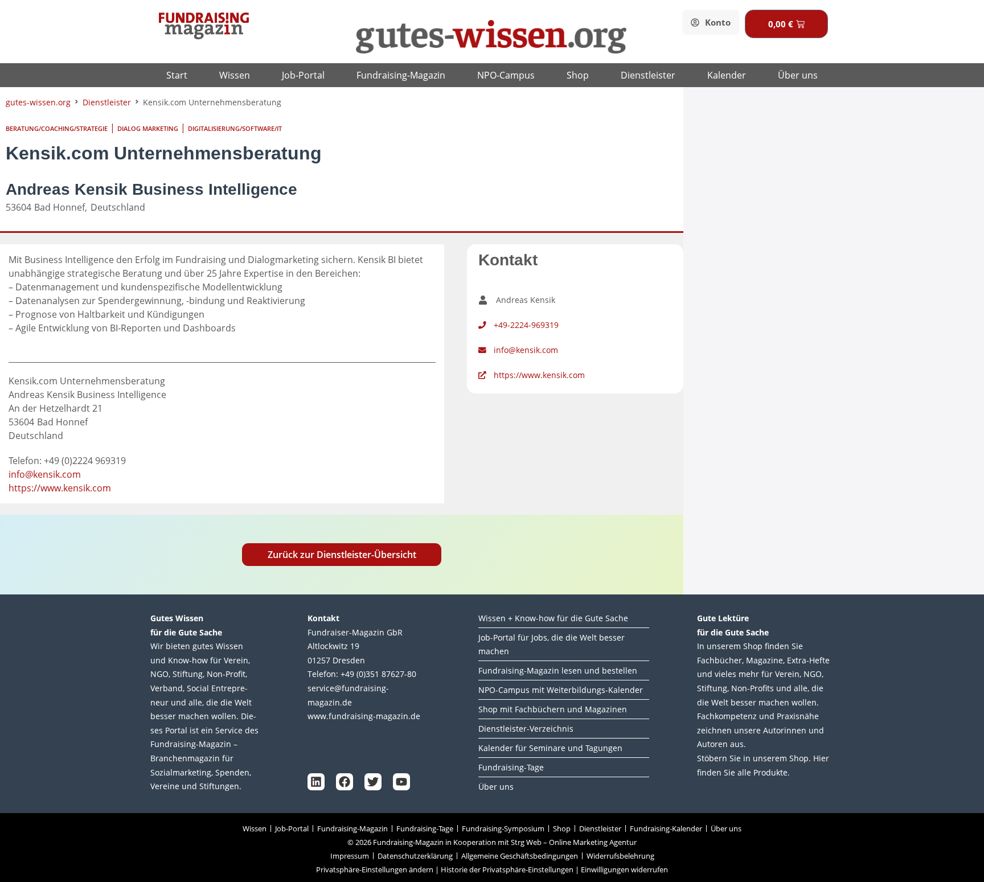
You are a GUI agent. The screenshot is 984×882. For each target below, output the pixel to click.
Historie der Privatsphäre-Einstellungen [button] (507, 869)
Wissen (234, 75)
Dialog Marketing (147, 128)
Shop (578, 75)
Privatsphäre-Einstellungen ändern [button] (374, 869)
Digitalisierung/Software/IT (235, 128)
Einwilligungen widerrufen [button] (624, 869)
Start (176, 75)
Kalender (726, 75)
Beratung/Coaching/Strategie (57, 128)
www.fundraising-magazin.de (364, 716)
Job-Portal (303, 75)
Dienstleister (648, 75)
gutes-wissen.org (38, 102)
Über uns (798, 75)
